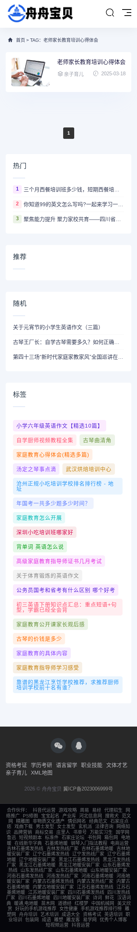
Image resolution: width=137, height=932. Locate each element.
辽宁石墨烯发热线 (51, 854)
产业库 (69, 816)
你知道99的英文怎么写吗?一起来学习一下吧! (74, 204)
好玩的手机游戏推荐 (35, 908)
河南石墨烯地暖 (97, 876)
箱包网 (111, 837)
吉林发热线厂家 (62, 848)
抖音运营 (81, 925)
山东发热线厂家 (37, 870)
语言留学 (66, 765)
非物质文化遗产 (49, 821)
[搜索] (110, 13)
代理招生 (113, 810)
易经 (96, 810)
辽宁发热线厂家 (88, 854)
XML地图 (42, 773)
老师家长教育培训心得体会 (91, 62)
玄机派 (85, 826)
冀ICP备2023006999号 (88, 789)
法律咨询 (104, 826)
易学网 (90, 919)
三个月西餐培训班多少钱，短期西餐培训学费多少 (74, 189)
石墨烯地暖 (56, 843)
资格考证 (16, 765)
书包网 (94, 837)
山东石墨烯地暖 (72, 870)
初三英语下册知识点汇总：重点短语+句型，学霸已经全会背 (66, 607)
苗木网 (48, 903)
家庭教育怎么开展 (39, 518)
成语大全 (71, 914)
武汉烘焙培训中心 (89, 469)
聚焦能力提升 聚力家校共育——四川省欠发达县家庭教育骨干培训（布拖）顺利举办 (74, 219)
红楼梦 (81, 903)
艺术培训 (49, 914)
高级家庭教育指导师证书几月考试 (59, 561)
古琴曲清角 (97, 440)
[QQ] (78, 745)
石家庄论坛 (73, 837)
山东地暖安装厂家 (109, 870)
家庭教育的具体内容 (42, 653)
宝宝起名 (50, 816)
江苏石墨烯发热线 (95, 887)
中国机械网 (102, 903)
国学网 (122, 832)
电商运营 (119, 843)
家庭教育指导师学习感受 (47, 668)
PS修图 (30, 816)
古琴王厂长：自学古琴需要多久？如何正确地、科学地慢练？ (68, 342)
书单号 (80, 832)
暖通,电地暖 (26, 903)
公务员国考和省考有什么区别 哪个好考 (65, 590)
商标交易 (44, 832)
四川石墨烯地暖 (34, 897)
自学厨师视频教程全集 (44, 440)
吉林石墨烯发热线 (25, 848)
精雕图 (23, 821)
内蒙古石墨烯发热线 (53, 881)
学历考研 (41, 765)
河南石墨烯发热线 (25, 876)
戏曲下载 (23, 826)
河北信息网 (90, 816)
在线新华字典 (28, 843)
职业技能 (91, 765)
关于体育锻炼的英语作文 (47, 576)
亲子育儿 (16, 773)
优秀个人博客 (113, 919)
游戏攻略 (68, 810)
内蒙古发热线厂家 (95, 881)
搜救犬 (112, 816)
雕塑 (58, 919)
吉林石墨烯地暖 (97, 848)
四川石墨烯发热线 (86, 892)
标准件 (52, 837)
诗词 (97, 897)
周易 (84, 810)
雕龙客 (73, 919)
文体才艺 (116, 765)
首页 (20, 40)
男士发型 (45, 826)
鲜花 (109, 897)
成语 (46, 919)
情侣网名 (77, 821)
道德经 (65, 903)
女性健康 (68, 908)
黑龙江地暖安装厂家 (79, 865)
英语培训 (113, 914)
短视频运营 (57, 925)
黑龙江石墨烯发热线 (79, 859)
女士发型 (66, 826)
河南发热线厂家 (62, 876)
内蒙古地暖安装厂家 (53, 887)
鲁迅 (11, 837)
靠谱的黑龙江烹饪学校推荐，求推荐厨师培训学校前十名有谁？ (67, 684)
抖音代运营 (44, 810)
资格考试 (92, 914)
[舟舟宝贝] (39, 14)
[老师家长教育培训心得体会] (30, 72)
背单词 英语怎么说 (40, 547)
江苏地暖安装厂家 (46, 892)
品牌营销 (23, 832)
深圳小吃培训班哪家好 (44, 532)
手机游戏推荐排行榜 (101, 908)
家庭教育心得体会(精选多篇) (52, 455)
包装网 (32, 919)
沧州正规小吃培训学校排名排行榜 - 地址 (65, 486)
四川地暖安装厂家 (71, 897)
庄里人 (63, 832)
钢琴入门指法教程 (89, 843)
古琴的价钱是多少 (39, 639)
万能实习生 (101, 832)
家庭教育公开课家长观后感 (50, 624)
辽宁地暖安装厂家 (37, 859)
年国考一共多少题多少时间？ (53, 503)
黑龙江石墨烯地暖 (37, 865)
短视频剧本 (30, 837)
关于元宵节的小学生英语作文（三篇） (58, 327)
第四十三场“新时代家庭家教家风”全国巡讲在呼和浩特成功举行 (68, 357)
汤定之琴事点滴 (36, 469)
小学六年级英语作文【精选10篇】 (59, 426)
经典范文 (98, 821)
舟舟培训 (28, 914)
